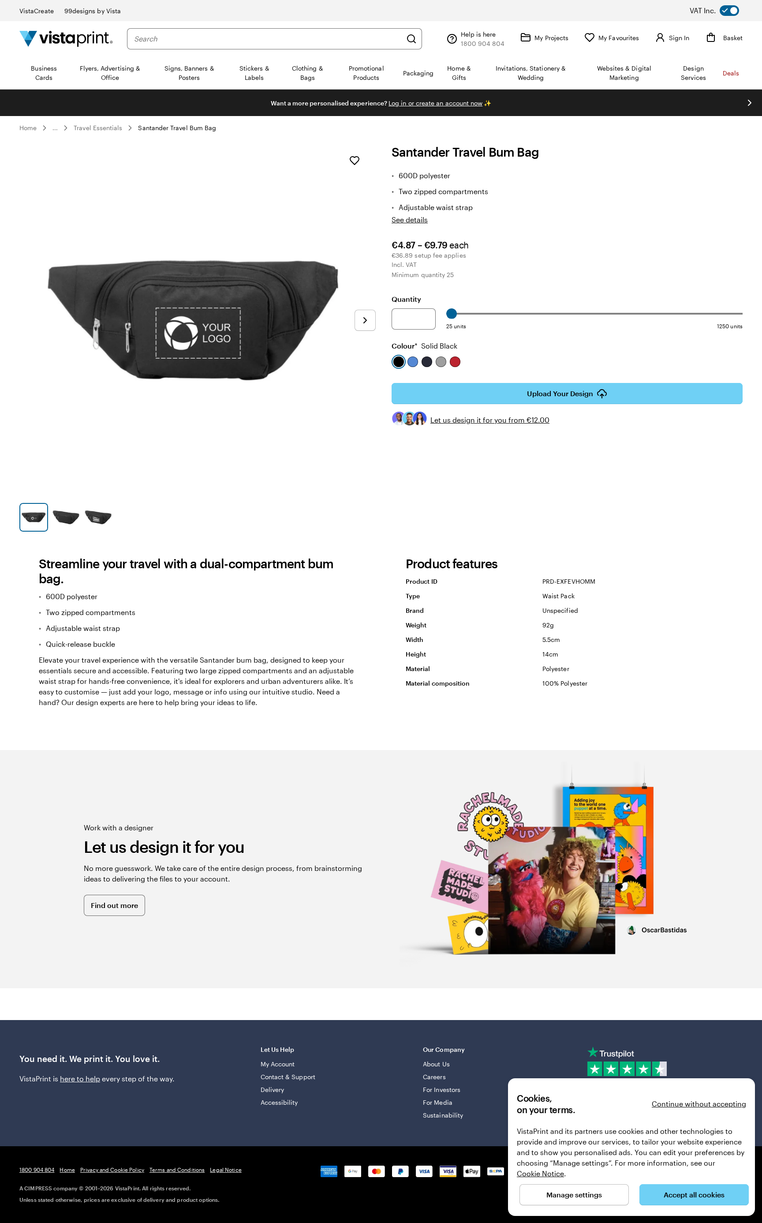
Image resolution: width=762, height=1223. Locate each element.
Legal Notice (225, 1170)
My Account (278, 1064)
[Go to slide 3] (98, 517)
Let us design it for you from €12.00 (489, 420)
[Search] (411, 39)
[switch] (721, 10)
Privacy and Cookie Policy (112, 1170)
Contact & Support (288, 1076)
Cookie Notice (540, 1173)
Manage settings (574, 1194)
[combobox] (268, 39)
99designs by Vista (92, 11)
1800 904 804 (36, 1170)
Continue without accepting (699, 1103)
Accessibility (279, 1102)
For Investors (441, 1089)
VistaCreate (36, 11)
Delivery (272, 1089)
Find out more (114, 905)
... (55, 127)
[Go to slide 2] (66, 517)
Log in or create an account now (435, 103)
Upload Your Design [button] (560, 393)
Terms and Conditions (177, 1170)
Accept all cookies (694, 1194)
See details (410, 219)
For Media (437, 1102)
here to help (80, 1078)
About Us (436, 1064)
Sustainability (443, 1115)
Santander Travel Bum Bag (177, 127)
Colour (424, 345)
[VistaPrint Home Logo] (66, 38)
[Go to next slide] (749, 102)
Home (28, 127)
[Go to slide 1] (33, 517)
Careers (434, 1076)
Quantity (406, 299)
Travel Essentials (98, 127)
